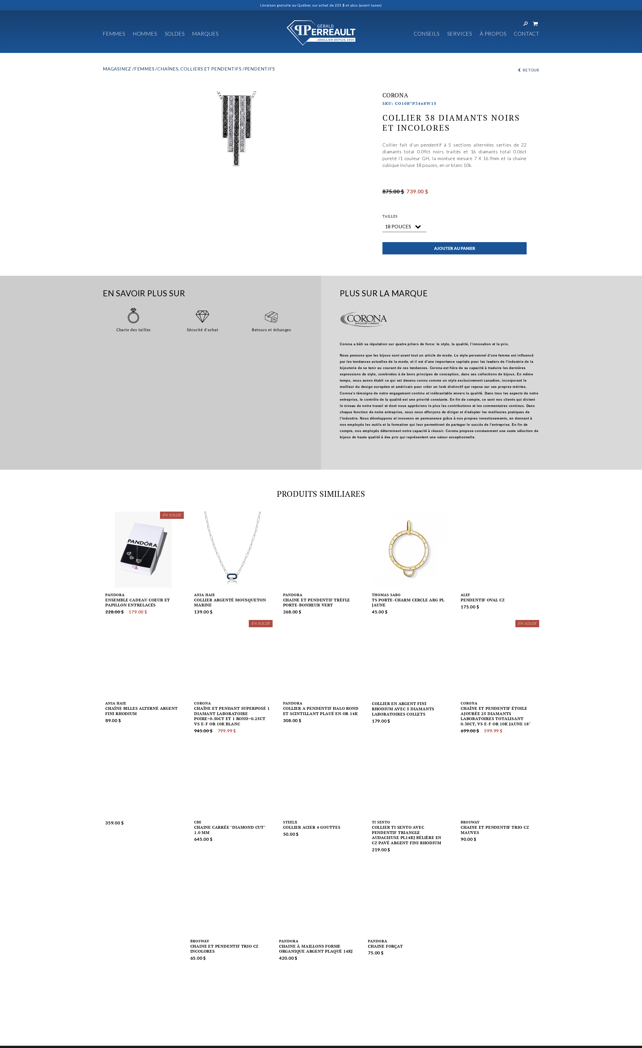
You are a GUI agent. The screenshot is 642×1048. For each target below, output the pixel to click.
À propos (493, 33)
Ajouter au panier (454, 248)
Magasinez (117, 69)
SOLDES (175, 33)
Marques (205, 33)
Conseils (426, 33)
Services (459, 33)
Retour (531, 70)
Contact (526, 33)
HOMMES (145, 33)
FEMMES (114, 33)
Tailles (390, 216)
